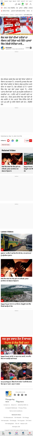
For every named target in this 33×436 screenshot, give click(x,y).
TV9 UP (17, 423)
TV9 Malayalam (9, 423)
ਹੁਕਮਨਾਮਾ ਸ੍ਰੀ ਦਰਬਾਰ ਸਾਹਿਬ (18, 11)
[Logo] (2, 4)
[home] (2, 7)
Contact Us (7, 405)
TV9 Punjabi (9, 47)
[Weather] (16, 4)
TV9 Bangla (13, 420)
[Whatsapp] (22, 4)
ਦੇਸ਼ (17, 8)
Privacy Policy (22, 408)
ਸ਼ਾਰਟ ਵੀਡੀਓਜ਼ (11, 8)
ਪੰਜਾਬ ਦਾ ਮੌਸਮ (6, 11)
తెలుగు (14, 1)
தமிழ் (30, 1)
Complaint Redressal (11, 408)
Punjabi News (5, 14)
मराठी (18, 1)
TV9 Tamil (28, 420)
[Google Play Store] (11, 400)
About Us (13, 405)
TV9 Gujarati (21, 420)
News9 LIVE (23, 423)
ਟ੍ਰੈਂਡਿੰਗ (25, 8)
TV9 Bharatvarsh (8, 417)
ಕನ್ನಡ (10, 1)
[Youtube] (8, 140)
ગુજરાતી (23, 1)
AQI (19, 4)
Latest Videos (19, 14)
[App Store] (21, 402)
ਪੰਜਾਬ (5, 8)
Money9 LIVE (16, 426)
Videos (12, 14)
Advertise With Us (23, 405)
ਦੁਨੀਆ (21, 8)
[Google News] (12, 140)
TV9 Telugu (25, 417)
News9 (6, 1)
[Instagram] (22, 395)
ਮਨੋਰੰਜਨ (31, 8)
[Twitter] (18, 395)
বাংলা (27, 1)
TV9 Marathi (17, 417)
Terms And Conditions (15, 411)
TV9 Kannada (5, 420)
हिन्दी (2, 1)
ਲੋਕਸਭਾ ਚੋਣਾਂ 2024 (5, 144)
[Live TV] (26, 4)
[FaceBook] (15, 395)
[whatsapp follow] (17, 140)
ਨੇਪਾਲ (28, 11)
